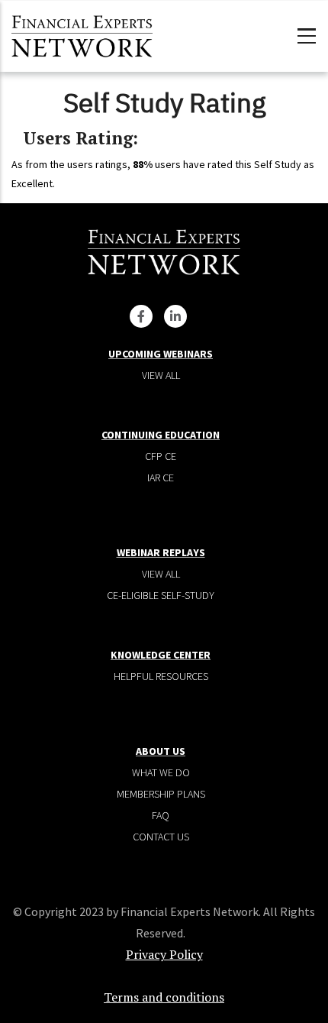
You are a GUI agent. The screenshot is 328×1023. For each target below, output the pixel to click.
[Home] (82, 34)
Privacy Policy (164, 954)
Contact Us (161, 836)
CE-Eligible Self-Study (160, 595)
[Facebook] (141, 316)
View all (161, 375)
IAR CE (160, 477)
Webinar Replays (161, 552)
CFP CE (160, 456)
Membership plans (161, 794)
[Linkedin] (175, 316)
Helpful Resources (161, 676)
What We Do (161, 772)
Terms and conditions (164, 997)
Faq (160, 815)
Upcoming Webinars (160, 354)
